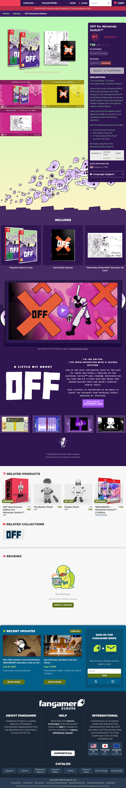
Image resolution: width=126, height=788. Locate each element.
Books (71, 771)
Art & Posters (101, 771)
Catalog (28, 3)
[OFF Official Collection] (14, 534)
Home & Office (55, 770)
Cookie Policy (28, 782)
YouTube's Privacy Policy (79, 349)
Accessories (117, 771)
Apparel (9, 771)
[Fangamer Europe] (10, 3)
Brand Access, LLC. (23, 786)
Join (104, 675)
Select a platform (107, 70)
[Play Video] (63, 311)
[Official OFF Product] (95, 37)
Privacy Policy (16, 782)
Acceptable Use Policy (77, 782)
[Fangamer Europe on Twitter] (96, 681)
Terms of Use (39, 782)
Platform (95, 49)
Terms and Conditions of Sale (56, 782)
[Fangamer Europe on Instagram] (113, 681)
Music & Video (86, 770)
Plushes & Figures (40, 770)
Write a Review (63, 605)
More (72, 3)
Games (24, 771)
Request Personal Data (95, 782)
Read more (13, 682)
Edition (94, 59)
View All (75, 631)
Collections (49, 3)
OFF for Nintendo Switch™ (103, 28)
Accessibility (110, 782)
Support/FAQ (63, 753)
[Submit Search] (109, 3)
